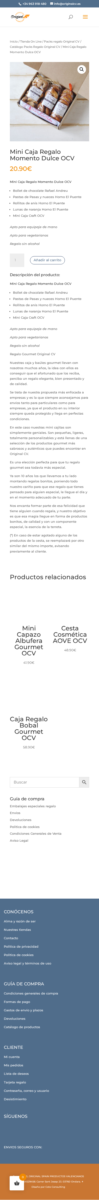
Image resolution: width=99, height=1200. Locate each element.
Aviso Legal (19, 840)
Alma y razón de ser (20, 921)
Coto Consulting (55, 1186)
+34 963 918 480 (35, 4)
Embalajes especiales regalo (33, 806)
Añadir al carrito (47, 260)
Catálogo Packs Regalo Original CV (35, 47)
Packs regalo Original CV (62, 41)
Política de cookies (25, 827)
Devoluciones (20, 820)
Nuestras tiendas (17, 930)
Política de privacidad (21, 946)
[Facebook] (10, 1127)
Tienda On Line (31, 41)
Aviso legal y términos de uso (27, 963)
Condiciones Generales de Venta (36, 833)
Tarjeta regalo (15, 1082)
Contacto (11, 938)
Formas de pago (17, 1002)
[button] (81, 69)
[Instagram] (23, 1127)
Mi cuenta (12, 1057)
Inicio (14, 41)
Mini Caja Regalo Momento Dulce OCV (40, 182)
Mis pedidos (13, 1065)
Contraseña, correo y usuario (26, 1091)
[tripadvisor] (37, 1127)
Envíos (15, 813)
